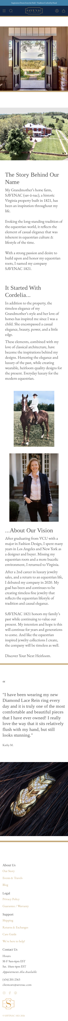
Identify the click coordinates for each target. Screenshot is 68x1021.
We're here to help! (14, 941)
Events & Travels (12, 878)
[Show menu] (4, 10)
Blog (5, 885)
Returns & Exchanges (15, 927)
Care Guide (9, 934)
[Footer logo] (8, 1003)
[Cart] (63, 10)
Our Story (9, 871)
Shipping (8, 920)
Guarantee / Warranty (16, 906)
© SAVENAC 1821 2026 (14, 1015)
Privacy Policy (11, 899)
